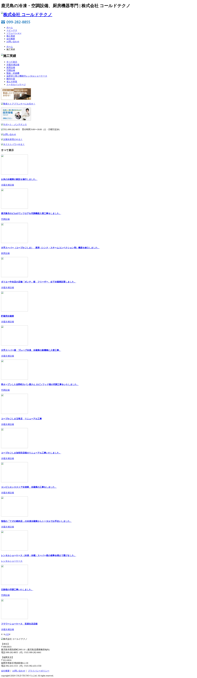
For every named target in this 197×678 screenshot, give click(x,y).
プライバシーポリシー (38, 671)
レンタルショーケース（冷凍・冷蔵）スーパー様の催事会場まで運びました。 (38, 555)
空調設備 (5, 219)
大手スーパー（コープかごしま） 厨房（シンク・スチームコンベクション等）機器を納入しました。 (50, 248)
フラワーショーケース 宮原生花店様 (19, 624)
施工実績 (10, 36)
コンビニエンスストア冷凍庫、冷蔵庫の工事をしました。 (29, 487)
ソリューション (13, 33)
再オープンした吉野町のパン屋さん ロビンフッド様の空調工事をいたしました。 (40, 384)
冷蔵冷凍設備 (7, 185)
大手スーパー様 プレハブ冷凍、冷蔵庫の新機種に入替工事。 (31, 350)
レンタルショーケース (12, 561)
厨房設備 (5, 253)
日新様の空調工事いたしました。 (17, 589)
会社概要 (10, 39)
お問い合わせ (12, 41)
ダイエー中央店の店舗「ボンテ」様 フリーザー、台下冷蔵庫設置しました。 (38, 282)
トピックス (11, 30)
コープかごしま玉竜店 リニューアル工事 (21, 419)
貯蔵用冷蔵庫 (7, 316)
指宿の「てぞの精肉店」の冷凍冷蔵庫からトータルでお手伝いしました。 (36, 521)
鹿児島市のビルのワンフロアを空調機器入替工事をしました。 (31, 213)
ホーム (9, 27)
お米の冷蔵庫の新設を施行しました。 (19, 179)
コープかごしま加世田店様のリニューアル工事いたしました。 (31, 453)
